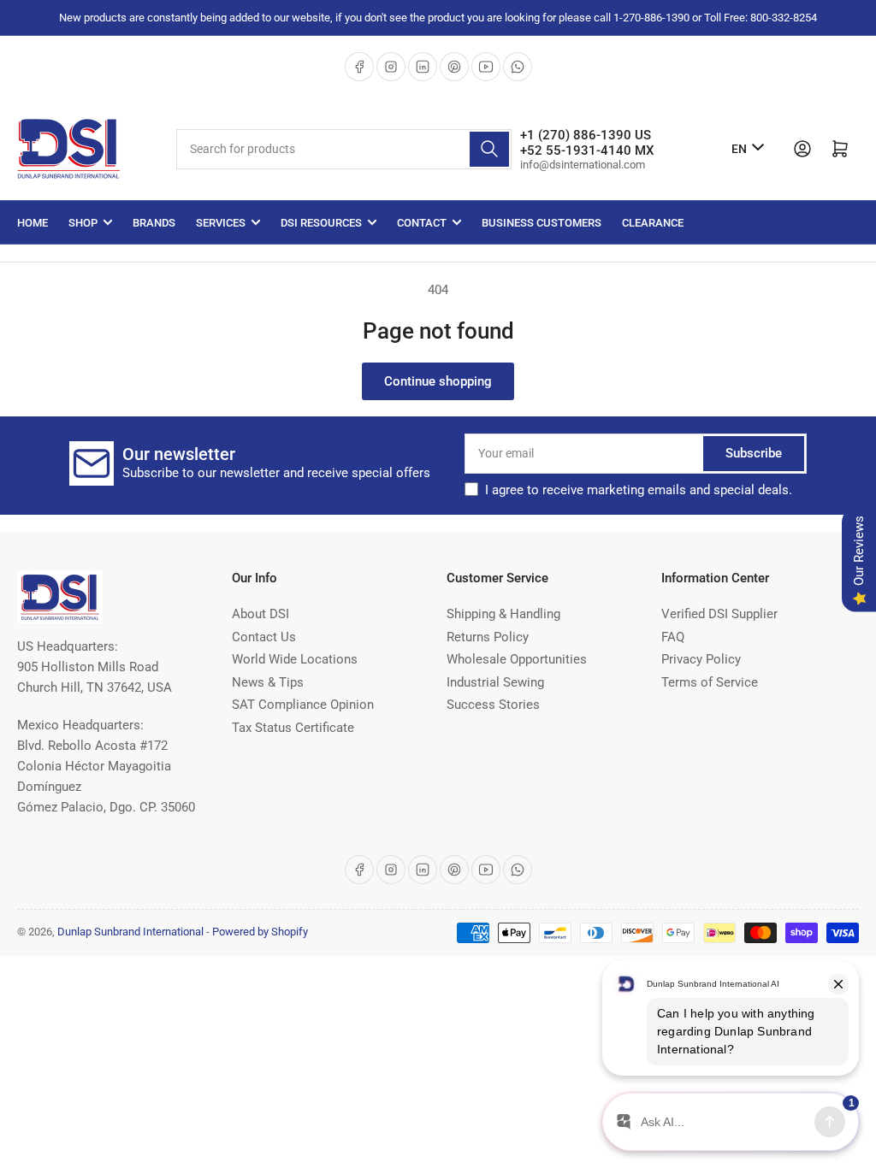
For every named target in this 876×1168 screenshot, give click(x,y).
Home (32, 222)
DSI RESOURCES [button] (321, 222)
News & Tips (268, 682)
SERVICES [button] (221, 222)
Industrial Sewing (495, 682)
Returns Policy (488, 637)
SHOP (83, 222)
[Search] (489, 149)
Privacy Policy (701, 659)
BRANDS (154, 222)
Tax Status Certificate (293, 727)
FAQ (672, 637)
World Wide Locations (295, 659)
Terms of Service (709, 682)
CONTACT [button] (422, 222)
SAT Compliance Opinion (303, 704)
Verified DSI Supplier (719, 614)
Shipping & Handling (503, 614)
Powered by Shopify (260, 931)
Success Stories (493, 704)
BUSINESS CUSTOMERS (541, 222)
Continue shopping (438, 381)
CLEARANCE (653, 222)
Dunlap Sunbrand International (130, 931)
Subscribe (753, 453)
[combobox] (343, 149)
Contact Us (264, 637)
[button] (638, 490)
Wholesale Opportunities (517, 659)
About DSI (260, 614)
